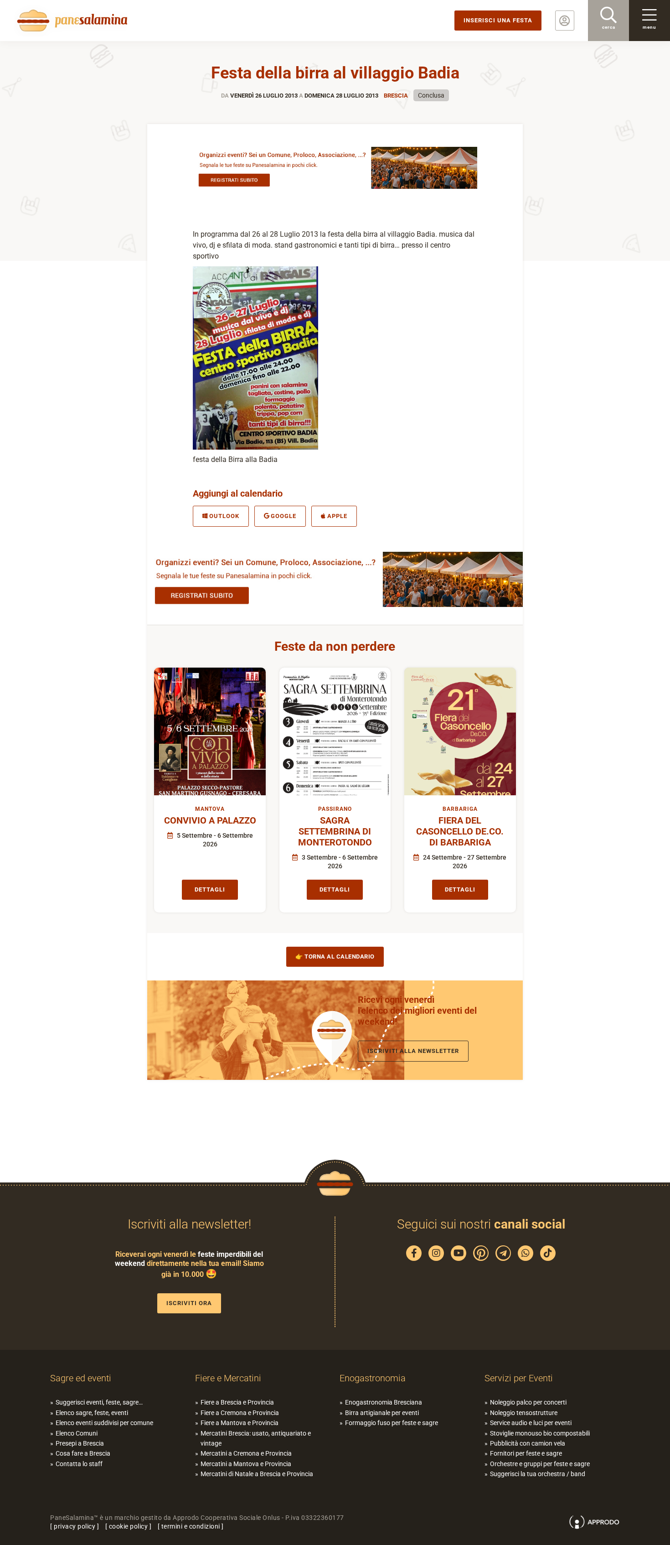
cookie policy (128, 1526)
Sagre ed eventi (80, 1378)
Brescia (396, 95)
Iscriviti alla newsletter (413, 1050)
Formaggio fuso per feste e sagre (391, 1422)
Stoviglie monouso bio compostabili (540, 1433)
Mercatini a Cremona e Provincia (246, 1453)
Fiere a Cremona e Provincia (240, 1412)
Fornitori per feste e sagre (526, 1453)
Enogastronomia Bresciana (383, 1402)
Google (283, 516)
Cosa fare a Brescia (83, 1453)
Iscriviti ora (189, 1303)
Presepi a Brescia (80, 1443)
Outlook (224, 516)
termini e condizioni (190, 1526)
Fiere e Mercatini (228, 1378)
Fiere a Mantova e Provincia (239, 1422)
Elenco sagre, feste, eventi (92, 1412)
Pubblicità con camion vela (527, 1443)
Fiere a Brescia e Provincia (237, 1402)
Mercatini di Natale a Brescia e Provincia (257, 1474)
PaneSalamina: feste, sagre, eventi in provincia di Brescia (71, 20)
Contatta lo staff (79, 1463)
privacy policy (74, 1526)
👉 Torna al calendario (335, 956)
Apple (337, 516)
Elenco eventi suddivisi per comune (104, 1422)
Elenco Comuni (77, 1433)
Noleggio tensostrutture (523, 1412)
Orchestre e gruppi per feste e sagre (540, 1463)
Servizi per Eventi (518, 1378)
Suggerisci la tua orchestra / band (537, 1474)
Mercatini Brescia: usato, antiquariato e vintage (256, 1438)
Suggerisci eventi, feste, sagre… (99, 1402)
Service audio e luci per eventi (531, 1422)
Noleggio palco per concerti (528, 1402)
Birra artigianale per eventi (382, 1412)
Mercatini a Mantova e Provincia (246, 1463)
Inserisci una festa (498, 20)
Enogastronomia (373, 1378)
